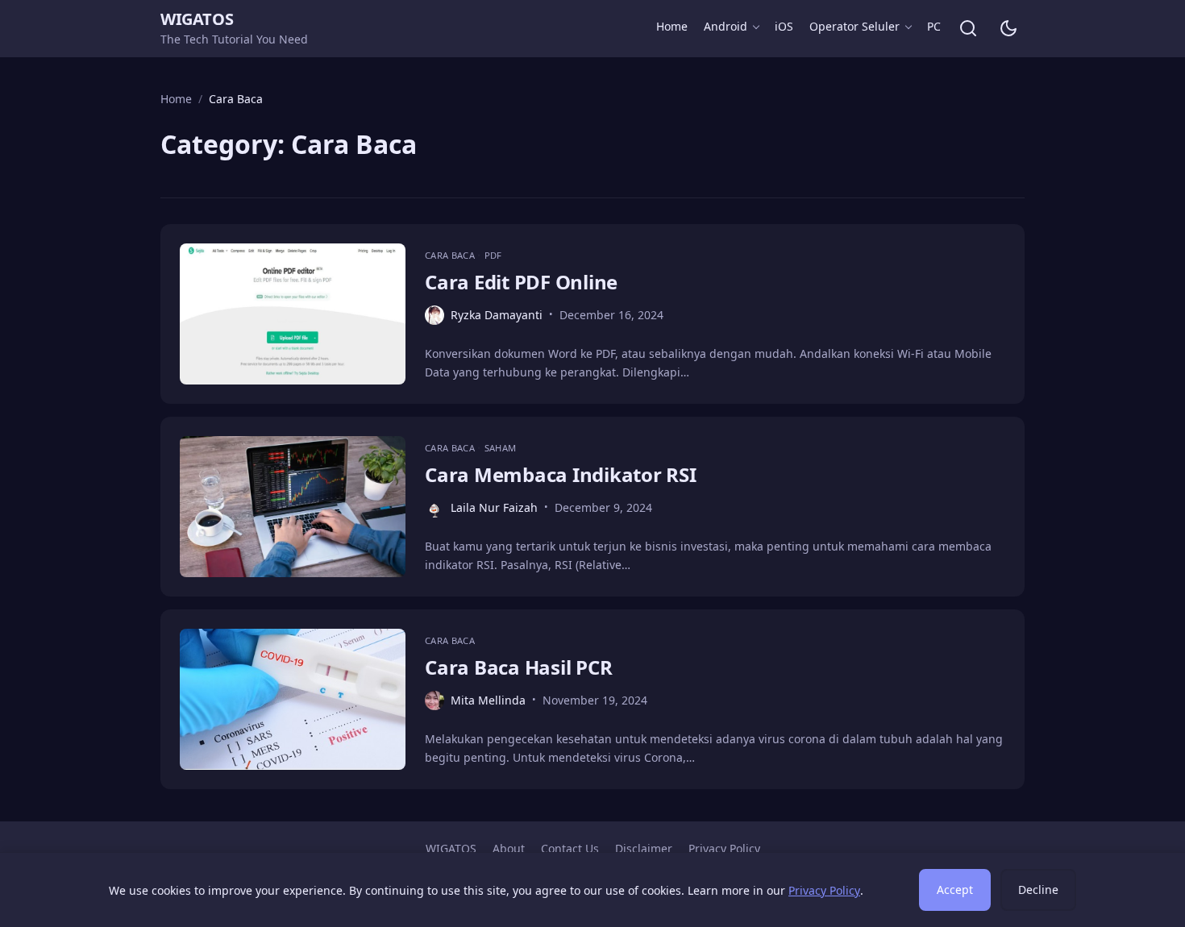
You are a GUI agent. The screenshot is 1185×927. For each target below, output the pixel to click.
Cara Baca (451, 255)
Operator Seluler (854, 26)
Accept (955, 889)
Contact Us (570, 848)
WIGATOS (196, 19)
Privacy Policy (724, 848)
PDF (493, 255)
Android (725, 26)
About (509, 848)
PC (934, 26)
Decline (1038, 889)
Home (672, 26)
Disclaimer (643, 848)
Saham (500, 448)
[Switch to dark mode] (1008, 28)
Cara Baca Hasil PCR (518, 667)
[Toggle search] (968, 28)
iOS (784, 26)
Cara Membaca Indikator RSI (560, 474)
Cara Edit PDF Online (521, 281)
